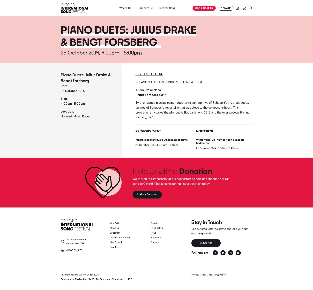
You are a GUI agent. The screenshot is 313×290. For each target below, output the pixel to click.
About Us (114, 228)
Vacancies (155, 237)
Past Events (116, 247)
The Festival (157, 228)
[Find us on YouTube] (238, 252)
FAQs (153, 232)
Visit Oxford (116, 242)
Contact (154, 242)
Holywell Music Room (75, 116)
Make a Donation (147, 194)
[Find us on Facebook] (215, 252)
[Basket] (244, 8)
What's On (115, 223)
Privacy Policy (198, 274)
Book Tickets (204, 8)
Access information (120, 237)
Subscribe (206, 242)
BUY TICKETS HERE (149, 74)
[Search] (251, 8)
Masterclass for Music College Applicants (161, 139)
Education (115, 232)
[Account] (238, 8)
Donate (226, 8)
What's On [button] (125, 8)
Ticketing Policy (217, 274)
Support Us (146, 8)
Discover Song (166, 8)
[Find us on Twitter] (223, 252)
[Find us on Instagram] (230, 252)
